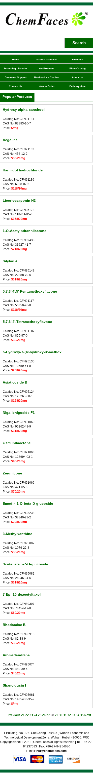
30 (60, 715)
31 (65, 715)
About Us (77, 77)
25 (39, 715)
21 (23, 715)
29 (56, 715)
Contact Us (15, 86)
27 (48, 715)
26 (44, 715)
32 (69, 715)
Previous (14, 715)
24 (35, 715)
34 (77, 715)
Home (15, 59)
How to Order (47, 86)
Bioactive (77, 59)
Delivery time (77, 86)
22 (27, 715)
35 (82, 715)
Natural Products (46, 59)
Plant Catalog (77, 68)
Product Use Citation (46, 77)
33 (73, 715)
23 (31, 715)
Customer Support (16, 77)
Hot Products (46, 68)
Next (87, 715)
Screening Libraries (15, 68)
